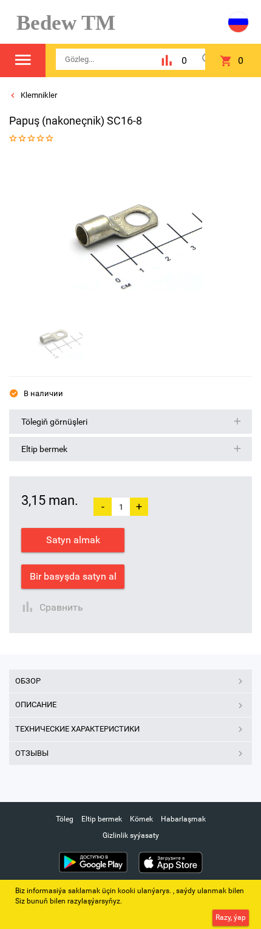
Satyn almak (73, 540)
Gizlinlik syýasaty (131, 835)
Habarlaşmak (183, 819)
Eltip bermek (101, 819)
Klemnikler (38, 95)
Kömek (141, 819)
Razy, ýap (230, 917)
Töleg (64, 819)
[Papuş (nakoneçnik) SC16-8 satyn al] (126, 230)
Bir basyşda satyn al (73, 576)
